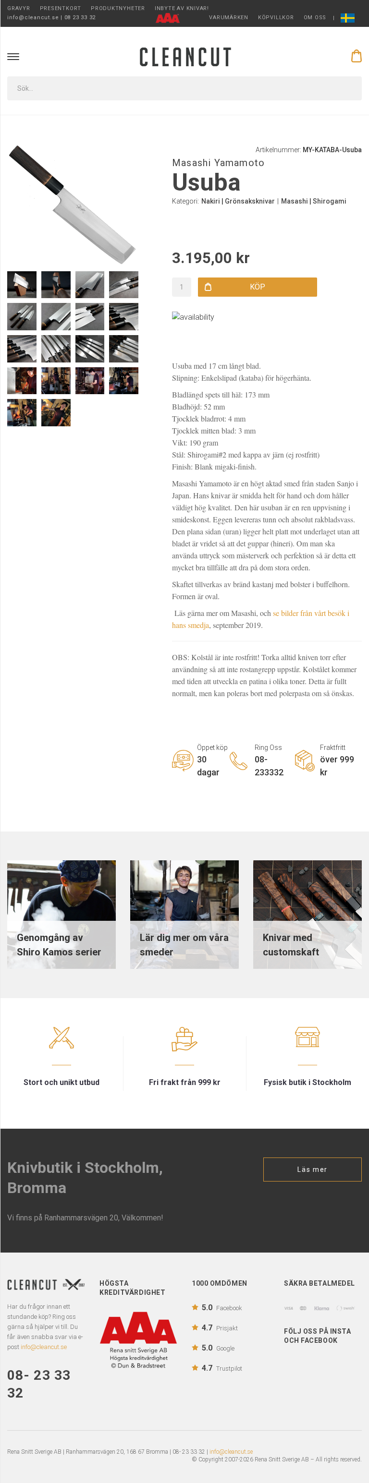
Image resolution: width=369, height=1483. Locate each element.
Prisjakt (220, 1327)
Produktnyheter (118, 8)
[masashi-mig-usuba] (56, 285)
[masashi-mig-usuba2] (22, 285)
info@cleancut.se (231, 1451)
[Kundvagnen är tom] (356, 55)
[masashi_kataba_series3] (56, 348)
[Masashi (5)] (56, 381)
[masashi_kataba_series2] (90, 348)
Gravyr (18, 8)
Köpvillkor (276, 17)
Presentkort (60, 8)
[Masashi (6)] (123, 381)
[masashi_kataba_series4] (22, 348)
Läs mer (312, 1169)
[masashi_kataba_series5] (123, 316)
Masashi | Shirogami (313, 201)
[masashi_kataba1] (90, 316)
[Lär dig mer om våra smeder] (184, 913)
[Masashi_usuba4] (90, 285)
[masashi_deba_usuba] (123, 285)
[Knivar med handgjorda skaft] (307, 913)
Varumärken (228, 17)
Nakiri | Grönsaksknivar (238, 201)
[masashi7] (22, 412)
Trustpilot (222, 1368)
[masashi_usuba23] (56, 316)
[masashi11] (90, 381)
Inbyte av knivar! (182, 8)
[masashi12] (56, 412)
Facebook (222, 1307)
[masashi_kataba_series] (123, 348)
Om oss (315, 17)
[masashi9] (22, 381)
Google (218, 1347)
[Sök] (348, 88)
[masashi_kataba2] (22, 316)
